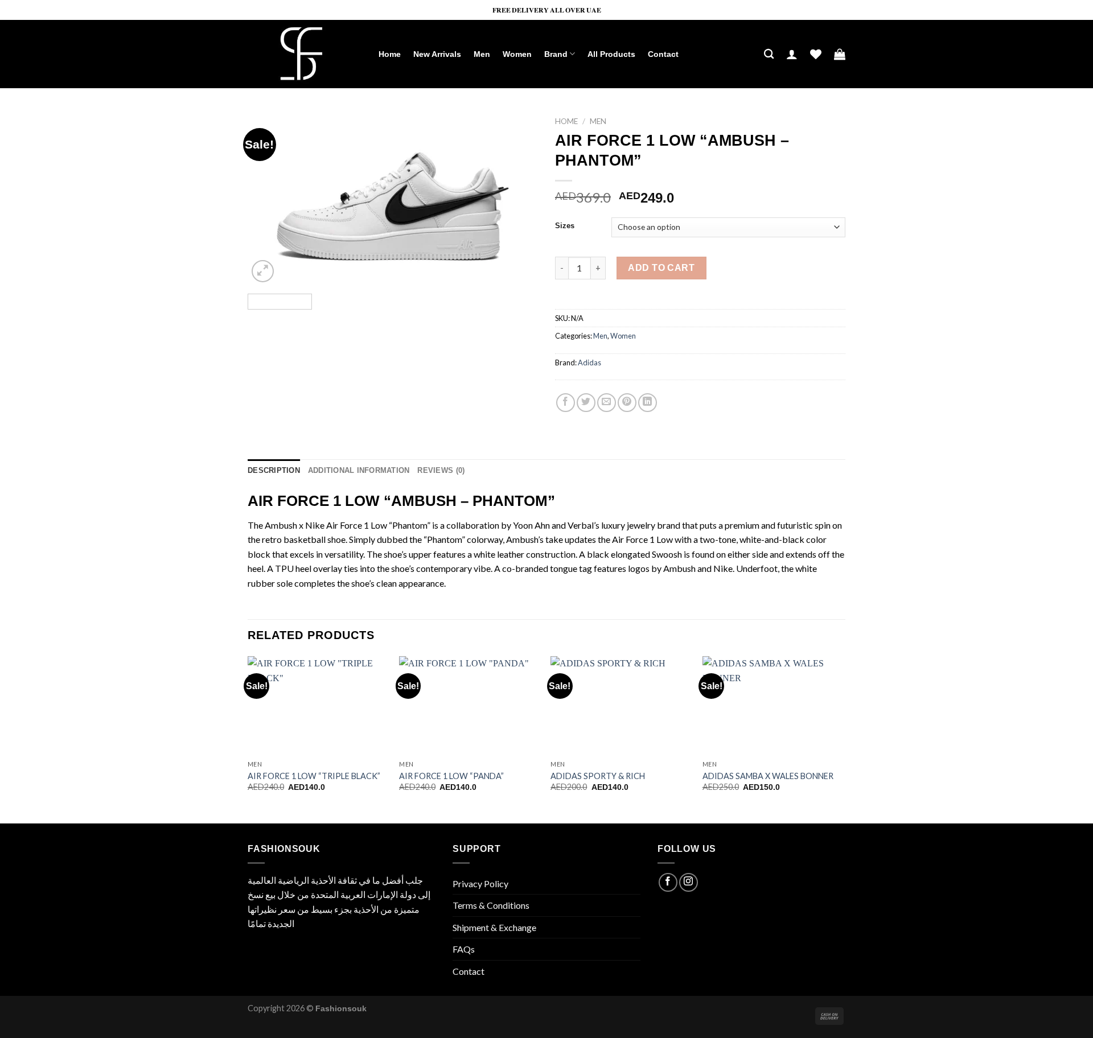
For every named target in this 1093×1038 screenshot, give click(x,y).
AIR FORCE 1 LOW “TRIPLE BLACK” (314, 776)
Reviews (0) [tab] (441, 470)
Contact (663, 54)
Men (482, 54)
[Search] (769, 54)
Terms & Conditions (491, 905)
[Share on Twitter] (586, 402)
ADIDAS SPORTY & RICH (597, 776)
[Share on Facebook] (565, 402)
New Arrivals (437, 54)
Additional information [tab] (359, 470)
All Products (611, 54)
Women (517, 54)
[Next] (518, 197)
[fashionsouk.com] (304, 54)
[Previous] (267, 197)
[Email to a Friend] (606, 402)
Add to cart (661, 268)
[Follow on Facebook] (668, 882)
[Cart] (839, 54)
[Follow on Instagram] (688, 882)
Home (390, 54)
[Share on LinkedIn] (647, 402)
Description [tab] (274, 470)
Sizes (564, 226)
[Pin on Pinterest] (627, 402)
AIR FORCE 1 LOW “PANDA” (451, 776)
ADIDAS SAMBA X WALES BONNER (767, 776)
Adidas (589, 362)
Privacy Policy (480, 883)
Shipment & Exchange (494, 927)
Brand (556, 54)
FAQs (464, 949)
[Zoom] (263, 271)
